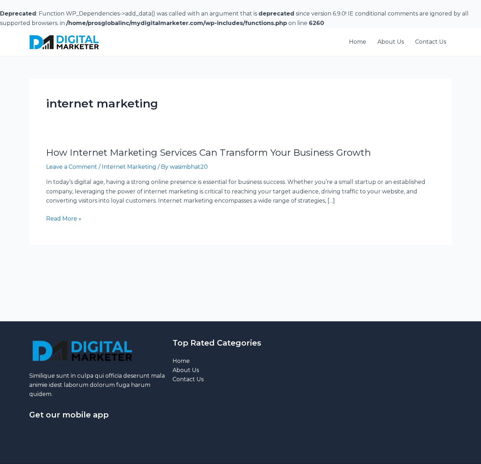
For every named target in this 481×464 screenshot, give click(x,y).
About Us (186, 370)
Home (181, 361)
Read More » (63, 218)
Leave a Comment (71, 166)
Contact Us (188, 379)
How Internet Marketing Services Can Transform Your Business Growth (208, 152)
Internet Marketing (129, 166)
